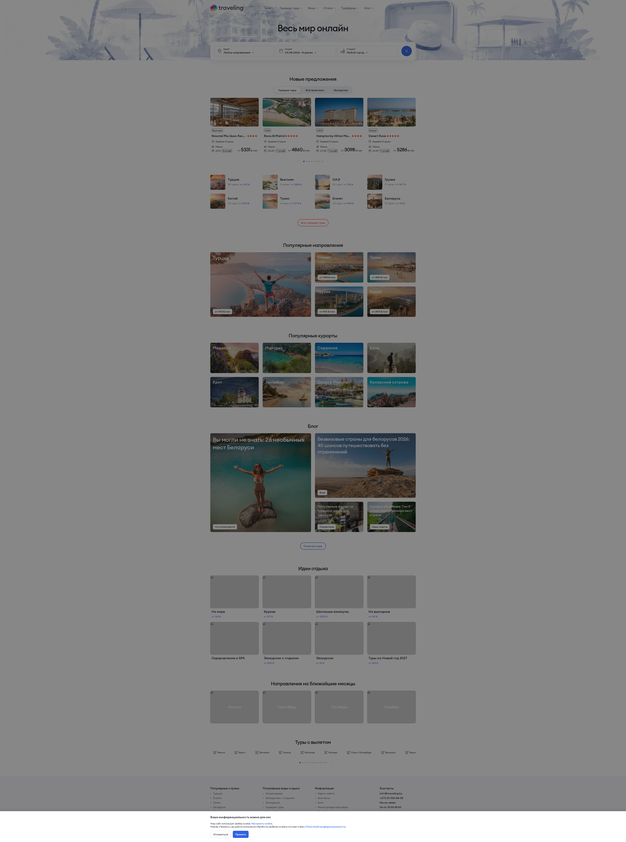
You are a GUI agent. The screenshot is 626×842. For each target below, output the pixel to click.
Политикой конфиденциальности (326, 826)
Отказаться (220, 834)
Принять (240, 834)
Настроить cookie (261, 823)
